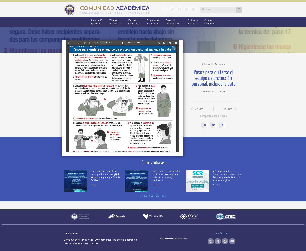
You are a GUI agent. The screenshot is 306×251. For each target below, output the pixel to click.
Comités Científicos (209, 22)
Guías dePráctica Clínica (173, 22)
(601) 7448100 (89, 239)
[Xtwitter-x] (218, 241)
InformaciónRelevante (97, 22)
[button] (204, 125)
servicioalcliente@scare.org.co (81, 243)
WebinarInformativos (134, 22)
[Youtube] (232, 241)
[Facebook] (225, 241)
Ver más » (94, 185)
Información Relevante (213, 64)
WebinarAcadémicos (115, 22)
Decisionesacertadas (193, 22)
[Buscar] (239, 10)
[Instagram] (211, 241)
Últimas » (161, 195)
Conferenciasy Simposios (153, 22)
